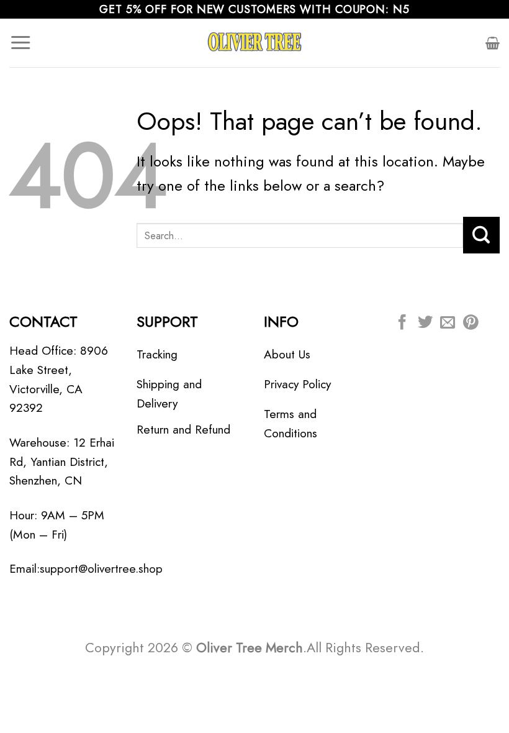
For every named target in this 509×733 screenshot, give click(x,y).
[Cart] (492, 43)
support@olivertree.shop (101, 568)
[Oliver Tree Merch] (254, 43)
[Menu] (20, 43)
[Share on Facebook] (402, 323)
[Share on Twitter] (425, 323)
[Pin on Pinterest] (470, 323)
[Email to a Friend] (447, 323)
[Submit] (481, 235)
